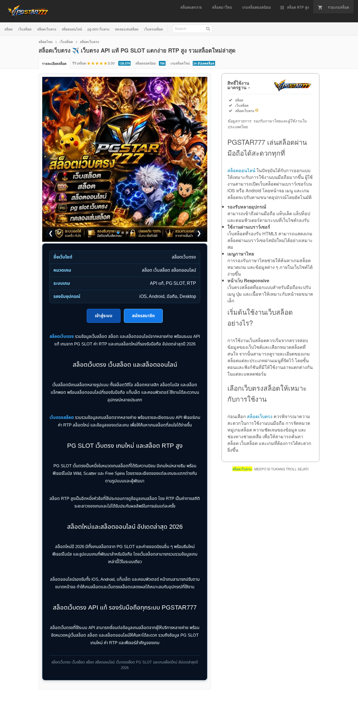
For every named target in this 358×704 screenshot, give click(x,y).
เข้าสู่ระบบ (103, 315)
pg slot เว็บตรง (98, 29)
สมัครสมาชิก (143, 315)
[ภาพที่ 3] (127, 232)
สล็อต (8, 29)
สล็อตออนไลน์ (72, 29)
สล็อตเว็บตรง (46, 29)
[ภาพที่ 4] (131, 232)
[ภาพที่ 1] (118, 232)
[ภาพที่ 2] (122, 232)
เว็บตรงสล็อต (153, 29)
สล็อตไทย (46, 41)
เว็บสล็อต (25, 29)
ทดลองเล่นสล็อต (126, 29)
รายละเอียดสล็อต (54, 63)
